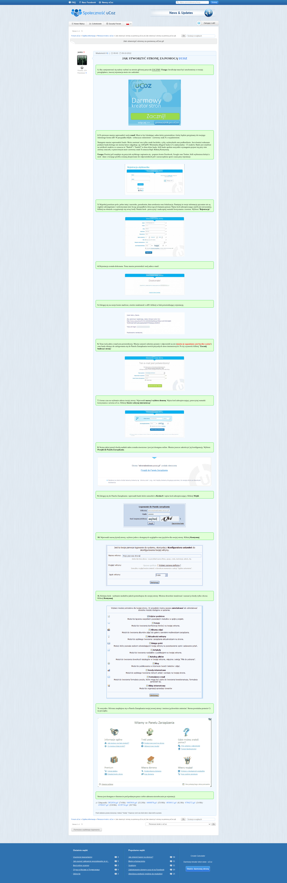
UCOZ (183, 58)
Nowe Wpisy (79, 24)
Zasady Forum (115, 24)
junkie (80, 52)
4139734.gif (123, 805)
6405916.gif (132, 802)
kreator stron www (199, 862)
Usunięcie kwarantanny (82, 857)
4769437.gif (103, 805)
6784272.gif (190, 802)
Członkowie (97, 24)
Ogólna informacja (88, 36)
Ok (184, 36)
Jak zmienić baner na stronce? (140, 857)
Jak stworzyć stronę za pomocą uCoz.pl (130, 36)
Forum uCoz (75, 36)
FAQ (74, 2)
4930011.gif (171, 802)
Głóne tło (76, 874)
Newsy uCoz (107, 2)
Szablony (132, 865)
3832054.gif (113, 802)
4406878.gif (152, 802)
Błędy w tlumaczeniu (136, 861)
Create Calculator (198, 856)
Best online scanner (81, 865)
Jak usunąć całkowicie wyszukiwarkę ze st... (91, 861)
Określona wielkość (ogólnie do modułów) (145, 874)
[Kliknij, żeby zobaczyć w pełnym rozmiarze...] (155, 179)
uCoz (210, 862)
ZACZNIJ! (156, 70)
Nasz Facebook (89, 2)
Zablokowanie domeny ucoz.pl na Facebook (146, 870)
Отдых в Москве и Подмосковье (86, 870)
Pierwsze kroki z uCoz (105, 36)
